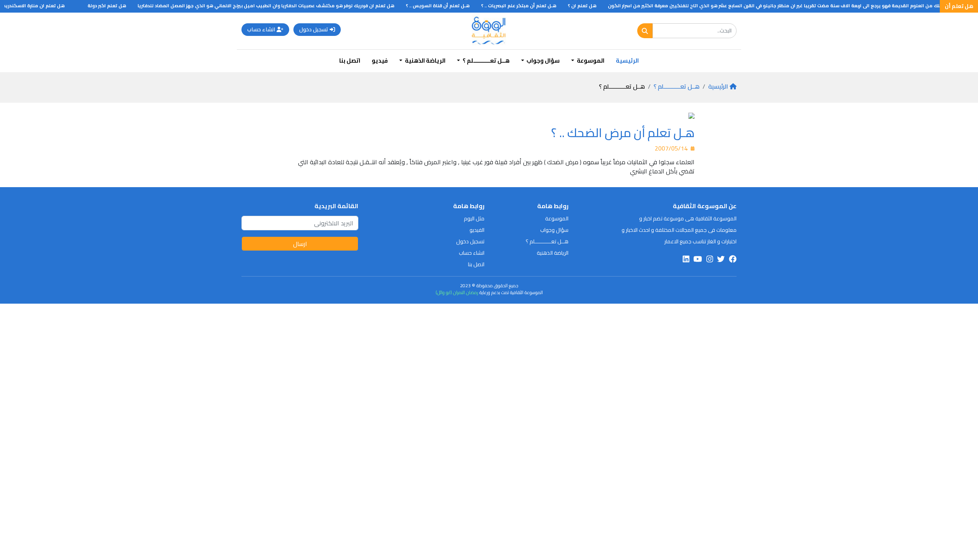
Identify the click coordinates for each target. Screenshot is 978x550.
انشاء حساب (261, 29)
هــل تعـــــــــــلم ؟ (676, 86)
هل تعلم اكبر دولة (116, 5)
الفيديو (477, 230)
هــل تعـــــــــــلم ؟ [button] (485, 60)
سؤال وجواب (554, 230)
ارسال (300, 243)
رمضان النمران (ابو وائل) (457, 292)
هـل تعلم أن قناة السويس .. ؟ (447, 5)
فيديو (380, 60)
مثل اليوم (474, 218)
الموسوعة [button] (590, 60)
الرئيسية (627, 60)
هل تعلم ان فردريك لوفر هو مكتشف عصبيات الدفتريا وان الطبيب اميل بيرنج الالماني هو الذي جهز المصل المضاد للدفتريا (275, 5)
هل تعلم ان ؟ (591, 5)
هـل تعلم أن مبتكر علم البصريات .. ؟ (528, 5)
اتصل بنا (349, 60)
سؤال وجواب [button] (542, 60)
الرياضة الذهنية (552, 253)
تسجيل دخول (313, 29)
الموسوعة (556, 218)
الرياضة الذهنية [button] (424, 60)
